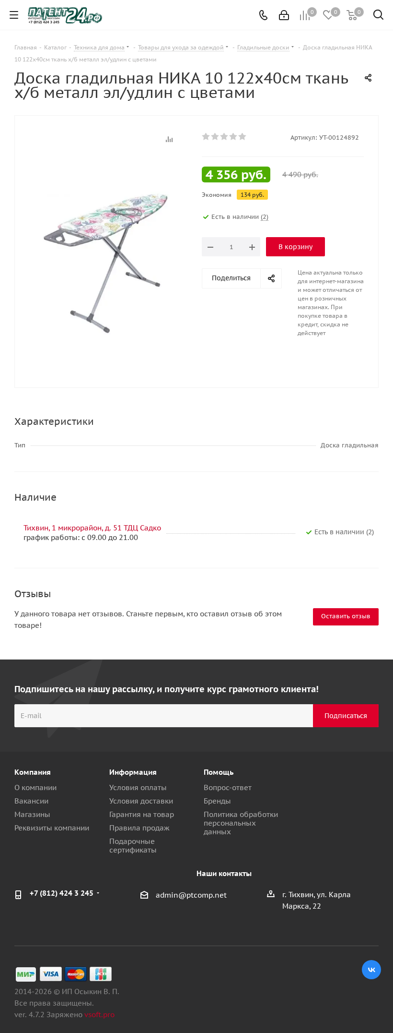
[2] (215, 137)
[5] (242, 137)
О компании (35, 787)
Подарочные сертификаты (133, 845)
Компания (32, 772)
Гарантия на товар (141, 814)
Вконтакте (371, 969)
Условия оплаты (138, 787)
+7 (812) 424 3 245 (61, 893)
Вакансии (31, 800)
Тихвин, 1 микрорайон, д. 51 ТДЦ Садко (92, 527)
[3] (224, 137)
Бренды (217, 800)
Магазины (32, 814)
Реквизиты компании (51, 827)
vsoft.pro (99, 1014)
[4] (233, 137)
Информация (133, 772)
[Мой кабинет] (284, 15)
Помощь (218, 772)
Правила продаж (139, 827)
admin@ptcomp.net (191, 895)
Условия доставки (141, 800)
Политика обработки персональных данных (241, 823)
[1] (206, 137)
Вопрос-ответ (228, 787)
